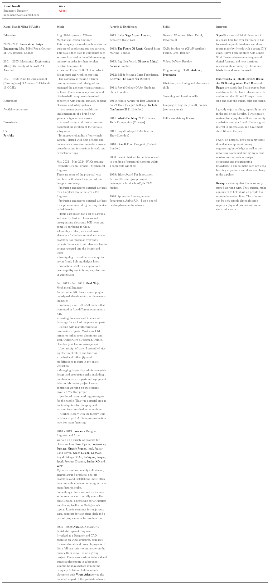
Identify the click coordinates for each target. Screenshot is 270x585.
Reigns (220, 87)
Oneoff (122, 144)
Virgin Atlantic (85, 574)
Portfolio (8, 135)
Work (62, 6)
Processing (169, 74)
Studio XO (93, 461)
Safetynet (89, 457)
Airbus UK (79, 526)
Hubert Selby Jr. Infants (230, 78)
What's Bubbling (128, 118)
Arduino (196, 70)
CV (5, 131)
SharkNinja (92, 283)
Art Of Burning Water (229, 83)
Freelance (79, 431)
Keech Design (81, 452)
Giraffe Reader (77, 448)
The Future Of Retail (130, 48)
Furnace (61, 448)
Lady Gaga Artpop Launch (134, 35)
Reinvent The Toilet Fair (124, 78)
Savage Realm (255, 78)
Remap (220, 183)
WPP (59, 465)
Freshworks (98, 444)
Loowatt (96, 452)
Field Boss (250, 83)
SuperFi (221, 35)
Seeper (101, 457)
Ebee (78, 444)
